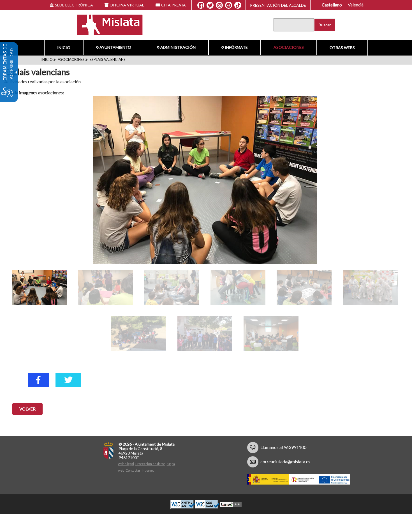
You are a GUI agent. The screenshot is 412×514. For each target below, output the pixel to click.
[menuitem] (63, 48)
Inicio (63, 47)
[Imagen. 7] (370, 287)
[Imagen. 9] (204, 333)
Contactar (133, 470)
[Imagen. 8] (138, 333)
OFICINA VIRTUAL (127, 5)
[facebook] (38, 380)
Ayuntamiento (115, 47)
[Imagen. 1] (205, 180)
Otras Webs (342, 47)
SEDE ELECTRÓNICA (74, 5)
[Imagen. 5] (237, 287)
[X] (210, 5)
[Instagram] (219, 5)
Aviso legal (126, 464)
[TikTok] (238, 5)
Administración (178, 47)
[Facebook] (200, 5)
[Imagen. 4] (171, 287)
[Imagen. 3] (105, 287)
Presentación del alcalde (278, 5)
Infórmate (236, 47)
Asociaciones (289, 47)
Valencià (356, 4)
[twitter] (68, 380)
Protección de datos (150, 464)
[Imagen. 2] (39, 287)
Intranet (148, 470)
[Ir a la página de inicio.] (106, 24)
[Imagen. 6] (304, 287)
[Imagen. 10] (271, 333)
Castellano (332, 4)
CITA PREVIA (173, 5)
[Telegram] (228, 5)
